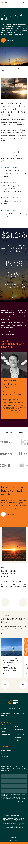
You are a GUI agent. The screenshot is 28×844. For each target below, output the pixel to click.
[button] (23, 684)
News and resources (6, 750)
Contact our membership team (7, 334)
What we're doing (13, 70)
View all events (4, 592)
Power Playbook (19, 729)
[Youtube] (17, 708)
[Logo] (14, 702)
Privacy (16, 837)
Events (2, 753)
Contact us (3, 728)
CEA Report (17, 726)
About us (3, 731)
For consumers (4, 756)
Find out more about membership (8, 331)
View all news (4, 633)
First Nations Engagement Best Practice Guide (19, 739)
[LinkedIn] (12, 708)
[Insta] (10, 708)
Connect (5, 416)
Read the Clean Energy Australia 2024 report (13, 297)
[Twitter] (14, 708)
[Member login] (23, 3)
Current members (5, 734)
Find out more (6, 673)
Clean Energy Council (13, 840)
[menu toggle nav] (26, 3)
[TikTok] (19, 709)
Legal (12, 837)
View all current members (13, 477)
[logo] (4, 3)
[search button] (21, 3)
